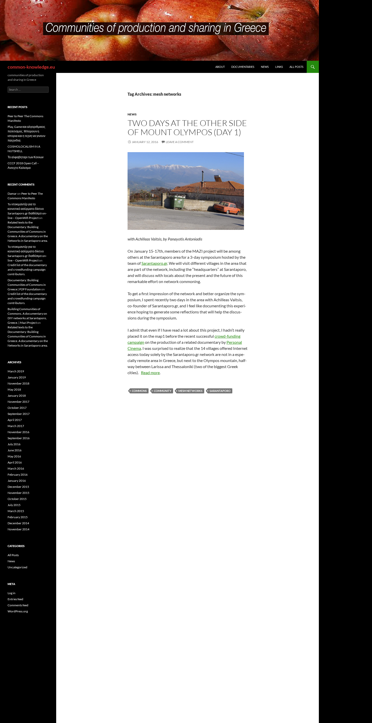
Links (279, 66)
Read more (150, 372)
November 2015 (18, 493)
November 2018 (18, 383)
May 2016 (14, 456)
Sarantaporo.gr (154, 263)
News (265, 66)
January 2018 (17, 395)
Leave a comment (180, 142)
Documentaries (242, 66)
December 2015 (18, 487)
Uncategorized (17, 567)
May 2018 (14, 389)
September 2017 (19, 414)
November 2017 (18, 402)
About (220, 66)
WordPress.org (18, 611)
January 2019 (17, 377)
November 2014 (18, 529)
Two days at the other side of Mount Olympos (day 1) (187, 127)
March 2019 (16, 371)
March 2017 (16, 426)
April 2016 (15, 462)
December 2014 (18, 523)
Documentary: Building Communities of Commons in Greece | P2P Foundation (27, 284)
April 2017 (15, 420)
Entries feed (15, 599)
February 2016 (18, 474)
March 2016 (16, 468)
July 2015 (14, 505)
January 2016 (17, 481)
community (162, 390)
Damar (12, 193)
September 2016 (19, 438)
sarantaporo (220, 390)
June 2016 (15, 450)
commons (139, 390)
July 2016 (14, 444)
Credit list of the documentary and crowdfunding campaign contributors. (27, 269)
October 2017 (17, 408)
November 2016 (18, 432)
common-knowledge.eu (31, 67)
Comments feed (18, 605)
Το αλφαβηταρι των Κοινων (26, 157)
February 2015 (18, 517)
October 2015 (17, 499)
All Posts (296, 66)
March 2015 (16, 511)
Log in (11, 593)
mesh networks (190, 390)
